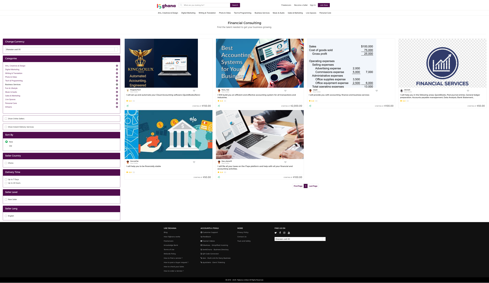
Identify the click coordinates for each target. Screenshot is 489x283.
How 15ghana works (172, 237)
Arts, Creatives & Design (168, 13)
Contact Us (241, 237)
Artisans (8, 107)
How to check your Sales (174, 267)
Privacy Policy (242, 232)
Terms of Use (169, 249)
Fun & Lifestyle (11, 88)
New (11, 142)
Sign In (313, 5)
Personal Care (325, 13)
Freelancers (286, 5)
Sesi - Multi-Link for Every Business (216, 258)
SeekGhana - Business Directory (215, 249)
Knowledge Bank (171, 245)
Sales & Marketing (295, 13)
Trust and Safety (244, 241)
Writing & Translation (207, 13)
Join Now (324, 5)
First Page (298, 186)
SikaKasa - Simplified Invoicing (215, 245)
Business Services (262, 13)
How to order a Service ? (174, 271)
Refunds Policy (170, 254)
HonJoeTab (134, 161)
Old (10, 146)
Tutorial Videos (208, 241)
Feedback (206, 237)
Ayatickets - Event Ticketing (213, 262)
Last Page (313, 186)
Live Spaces (311, 13)
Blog (165, 232)
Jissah (315, 90)
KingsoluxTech (135, 90)
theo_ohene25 (227, 161)
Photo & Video (225, 13)
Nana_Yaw (225, 90)
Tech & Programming (242, 13)
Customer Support (210, 232)
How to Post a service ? (173, 258)
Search (235, 5)
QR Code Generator (210, 254)
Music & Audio (278, 13)
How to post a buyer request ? (176, 262)
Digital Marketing (188, 13)
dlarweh (407, 90)
